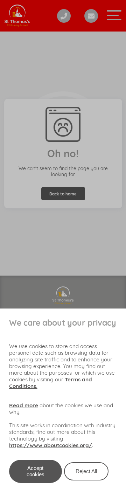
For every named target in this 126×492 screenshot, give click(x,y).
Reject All (86, 471)
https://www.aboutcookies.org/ (50, 445)
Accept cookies (35, 471)
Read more (23, 405)
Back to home (63, 193)
